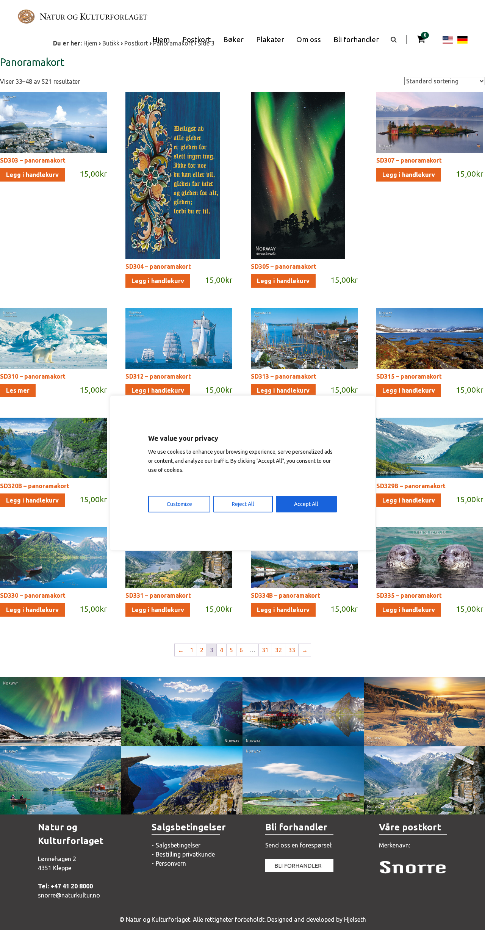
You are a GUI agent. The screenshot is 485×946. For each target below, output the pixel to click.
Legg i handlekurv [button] (32, 174)
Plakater (270, 39)
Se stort (51, 717)
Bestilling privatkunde (185, 854)
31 (265, 650)
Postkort (196, 39)
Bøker (233, 39)
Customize (179, 504)
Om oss (308, 39)
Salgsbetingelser (178, 845)
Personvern (171, 863)
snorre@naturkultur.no (69, 895)
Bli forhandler (356, 39)
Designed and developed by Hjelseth (316, 919)
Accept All (306, 504)
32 (278, 650)
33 (291, 650)
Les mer (18, 390)
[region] (242, 473)
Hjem (161, 39)
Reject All (243, 504)
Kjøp (48, 732)
